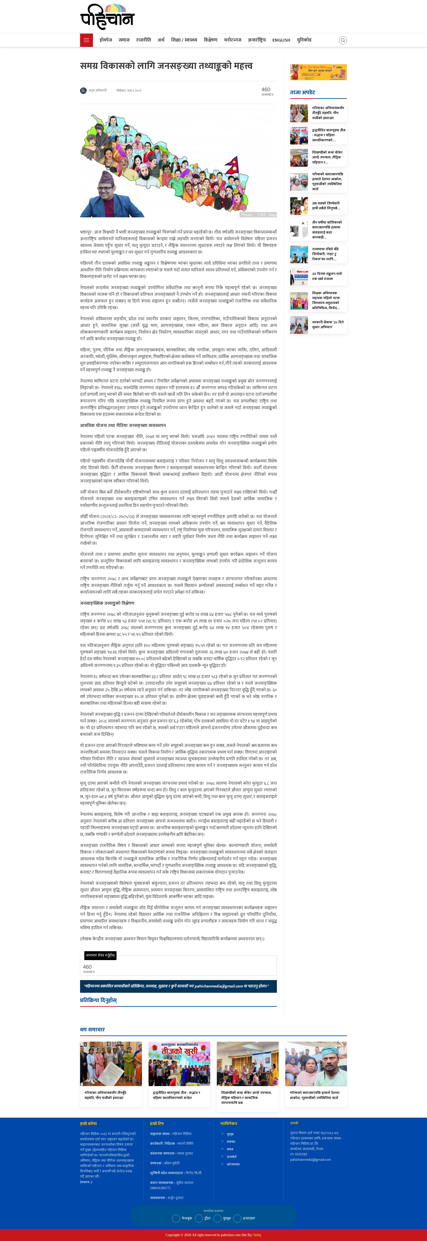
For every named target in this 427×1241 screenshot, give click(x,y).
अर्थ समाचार (233, 1164)
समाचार (231, 1141)
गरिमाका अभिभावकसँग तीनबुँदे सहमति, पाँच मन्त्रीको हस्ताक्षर (105, 1095)
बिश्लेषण (211, 40)
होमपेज (106, 40)
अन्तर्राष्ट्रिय (257, 40)
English (281, 40)
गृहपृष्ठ (230, 1134)
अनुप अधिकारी (98, 90)
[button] (86, 40)
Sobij (257, 1235)
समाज (124, 40)
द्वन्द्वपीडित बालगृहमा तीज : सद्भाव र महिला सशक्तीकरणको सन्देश (176, 1095)
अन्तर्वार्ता (231, 1157)
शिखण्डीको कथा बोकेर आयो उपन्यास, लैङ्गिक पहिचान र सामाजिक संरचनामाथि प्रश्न (246, 1098)
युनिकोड (304, 40)
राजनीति (143, 40)
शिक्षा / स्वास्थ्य (184, 40)
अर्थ (161, 40)
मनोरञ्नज (232, 40)
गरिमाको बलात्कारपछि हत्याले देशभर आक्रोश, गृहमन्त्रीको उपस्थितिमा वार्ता (315, 1095)
